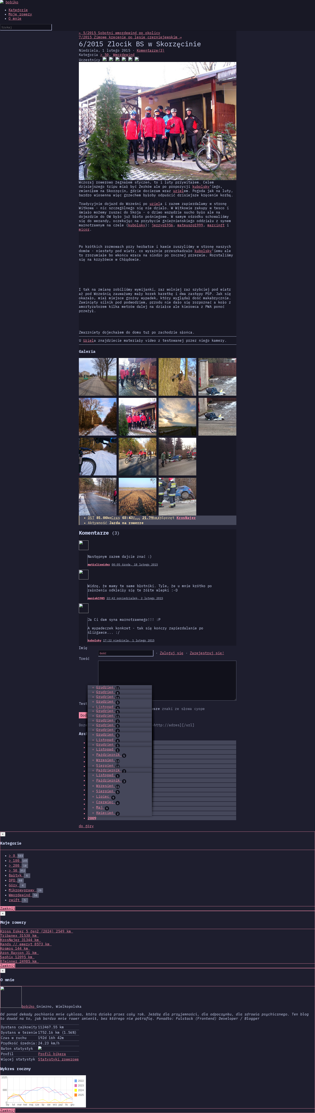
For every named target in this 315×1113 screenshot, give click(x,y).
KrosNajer (186, 518)
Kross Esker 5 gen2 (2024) (35, 931)
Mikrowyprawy (25, 890)
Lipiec (105, 796)
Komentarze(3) (151, 50)
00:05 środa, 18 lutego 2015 (135, 564)
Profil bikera (52, 1054)
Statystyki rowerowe (58, 1059)
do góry (86, 826)
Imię (83, 648)
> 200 (18, 865)
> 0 (16, 855)
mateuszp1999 (190, 225)
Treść (84, 658)
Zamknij (7, 908)
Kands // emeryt (25, 944)
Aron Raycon (18, 953)
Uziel (88, 340)
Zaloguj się (171, 653)
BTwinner (18, 961)
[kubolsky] (137, 60)
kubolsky (201, 186)
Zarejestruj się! (207, 653)
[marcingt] (111, 60)
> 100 (18, 860)
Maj (102, 807)
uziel (178, 191)
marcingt (216, 225)
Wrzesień (107, 760)
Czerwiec (107, 802)
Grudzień (107, 687)
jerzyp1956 (162, 225)
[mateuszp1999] (130, 60)
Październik (110, 754)
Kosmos (14, 948)
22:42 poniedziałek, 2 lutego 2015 (134, 598)
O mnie (15, 18)
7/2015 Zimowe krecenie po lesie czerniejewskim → (130, 37)
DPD (15, 880)
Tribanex (18, 935)
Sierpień (107, 765)
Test (83, 703)
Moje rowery (20, 14)
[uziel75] (104, 60)
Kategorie (18, 10)
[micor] (117, 60)
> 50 (104, 55)
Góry (16, 885)
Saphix (16, 957)
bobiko (12, 2)
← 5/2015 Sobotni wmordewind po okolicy (119, 33)
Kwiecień (107, 813)
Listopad (107, 707)
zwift (17, 900)
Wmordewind (124, 55)
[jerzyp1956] (124, 60)
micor (84, 229)
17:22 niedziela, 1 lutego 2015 (128, 640)
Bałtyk (18, 875)
